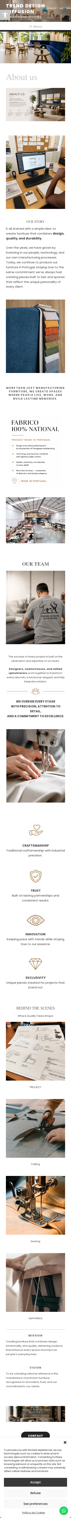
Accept (35, 1482)
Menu (37, 27)
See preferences (35, 1504)
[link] (5, 15)
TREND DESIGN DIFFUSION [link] (25, 9)
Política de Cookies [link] (33, 1512)
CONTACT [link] (35, 1436)
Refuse (35, 1493)
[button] (65, 1442)
